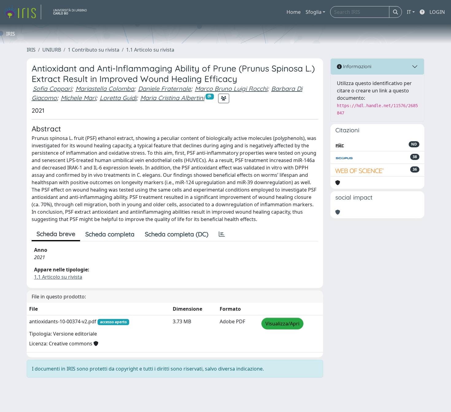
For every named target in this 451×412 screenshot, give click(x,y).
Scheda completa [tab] (109, 234)
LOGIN (437, 12)
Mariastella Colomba (104, 88)
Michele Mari (78, 98)
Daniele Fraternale (164, 88)
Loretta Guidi (118, 98)
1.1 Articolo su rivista (150, 49)
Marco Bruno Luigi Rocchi (231, 88)
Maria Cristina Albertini (172, 98)
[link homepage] (22, 12)
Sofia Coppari (52, 88)
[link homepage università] (72, 12)
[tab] (222, 234)
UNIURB (51, 49)
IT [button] (409, 12)
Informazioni (356, 66)
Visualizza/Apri (282, 323)
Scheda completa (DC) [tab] (176, 234)
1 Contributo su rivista (93, 49)
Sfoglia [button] (314, 12)
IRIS (31, 49)
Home (294, 12)
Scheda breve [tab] (56, 234)
